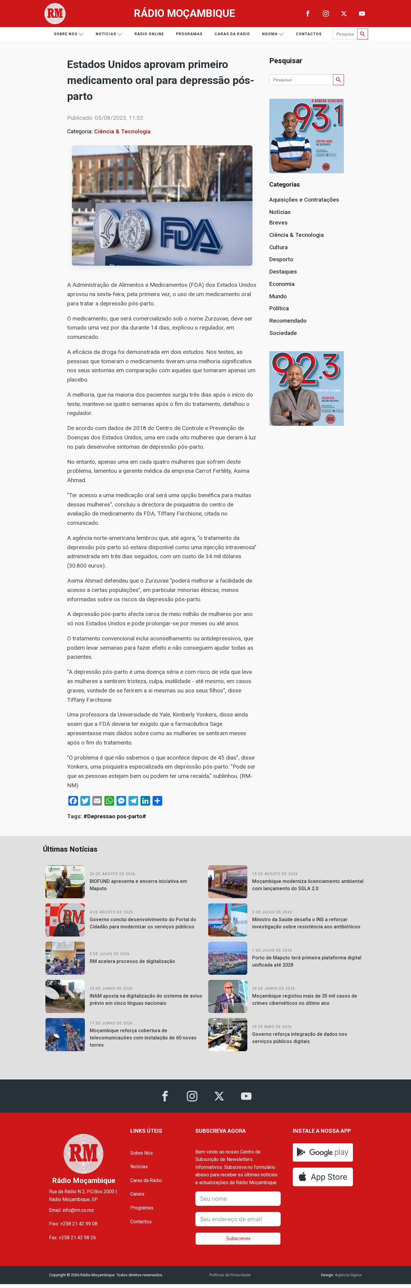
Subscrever (238, 1238)
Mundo (278, 296)
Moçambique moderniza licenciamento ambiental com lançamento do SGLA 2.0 (307, 884)
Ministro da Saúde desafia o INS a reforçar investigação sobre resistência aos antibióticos (306, 923)
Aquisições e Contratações (304, 199)
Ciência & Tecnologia (122, 131)
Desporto (281, 259)
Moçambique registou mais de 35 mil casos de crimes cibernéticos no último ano (304, 999)
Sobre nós (65, 34)
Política (279, 308)
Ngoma (270, 34)
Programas (189, 34)
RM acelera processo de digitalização (132, 961)
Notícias (106, 34)
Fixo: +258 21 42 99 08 (73, 1224)
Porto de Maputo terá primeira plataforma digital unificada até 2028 (306, 961)
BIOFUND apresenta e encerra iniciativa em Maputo (138, 884)
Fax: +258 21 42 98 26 (72, 1237)
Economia (282, 283)
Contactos (309, 34)
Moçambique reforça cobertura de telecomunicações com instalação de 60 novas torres (143, 1038)
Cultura (278, 247)
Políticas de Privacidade (230, 1275)
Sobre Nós (141, 1153)
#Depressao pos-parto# (114, 816)
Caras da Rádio (232, 34)
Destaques (283, 271)
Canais (137, 1194)
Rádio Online (149, 34)
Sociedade (283, 333)
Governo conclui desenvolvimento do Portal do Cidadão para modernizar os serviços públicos (143, 923)
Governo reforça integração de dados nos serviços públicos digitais (299, 1037)
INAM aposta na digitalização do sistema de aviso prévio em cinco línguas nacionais (146, 999)
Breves (278, 222)
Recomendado (288, 320)
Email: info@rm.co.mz (71, 1210)
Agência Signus (348, 1275)
